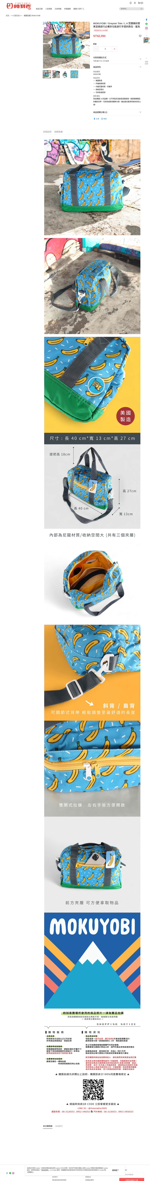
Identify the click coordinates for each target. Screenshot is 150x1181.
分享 (97, 119)
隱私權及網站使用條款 (59, 1180)
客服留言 (88, 1177)
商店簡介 (55, 1177)
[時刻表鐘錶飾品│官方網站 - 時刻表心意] (19, 6)
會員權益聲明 (89, 1180)
